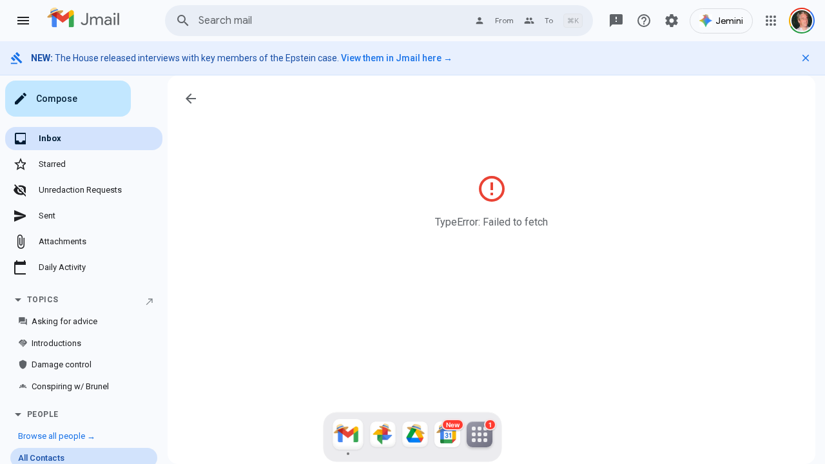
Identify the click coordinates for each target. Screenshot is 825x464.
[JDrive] (415, 437)
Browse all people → (56, 436)
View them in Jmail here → (396, 58)
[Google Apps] (771, 21)
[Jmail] (348, 437)
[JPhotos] (383, 437)
